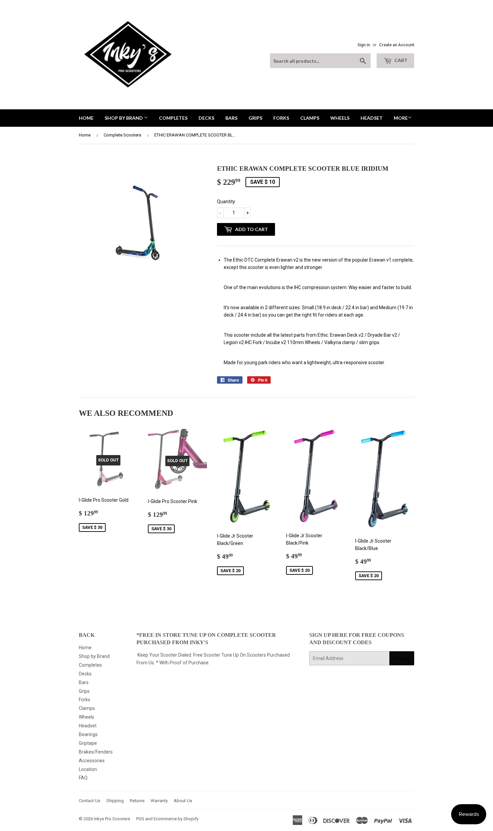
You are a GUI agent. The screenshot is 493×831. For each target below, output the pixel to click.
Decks (206, 118)
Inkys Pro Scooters (112, 818)
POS (140, 818)
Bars (231, 118)
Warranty (159, 800)
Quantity (226, 201)
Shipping (115, 800)
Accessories (92, 760)
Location (88, 769)
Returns (137, 800)
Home (86, 118)
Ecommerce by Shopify (176, 818)
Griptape (88, 743)
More (401, 118)
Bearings (88, 734)
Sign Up (402, 658)
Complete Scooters (122, 134)
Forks (281, 118)
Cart (400, 60)
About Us (183, 800)
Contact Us (89, 800)
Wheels (339, 118)
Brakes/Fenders (96, 752)
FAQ (83, 777)
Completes (173, 118)
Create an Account (396, 45)
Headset (372, 118)
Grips (255, 118)
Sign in (364, 45)
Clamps (309, 118)
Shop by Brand (124, 118)
